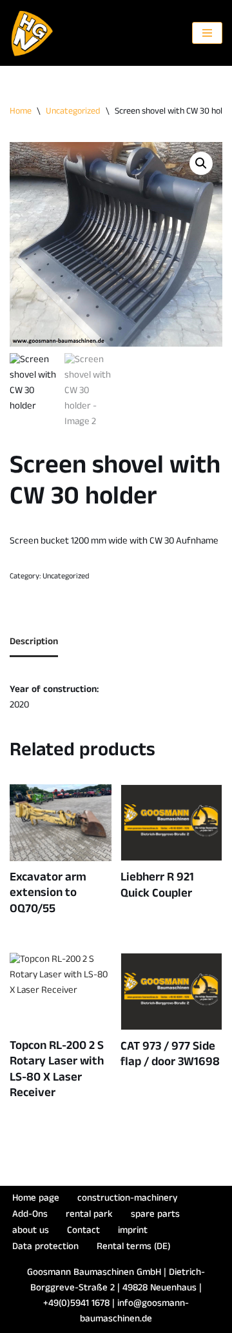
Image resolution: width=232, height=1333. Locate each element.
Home (21, 112)
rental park (89, 1215)
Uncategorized (73, 112)
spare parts (155, 1215)
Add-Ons (30, 1215)
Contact (83, 1231)
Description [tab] (34, 642)
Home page (35, 1199)
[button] (201, 163)
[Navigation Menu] (207, 33)
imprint (133, 1231)
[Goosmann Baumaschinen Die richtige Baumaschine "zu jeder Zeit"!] (32, 33)
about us (30, 1231)
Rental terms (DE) (134, 1247)
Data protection (45, 1247)
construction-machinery (127, 1199)
